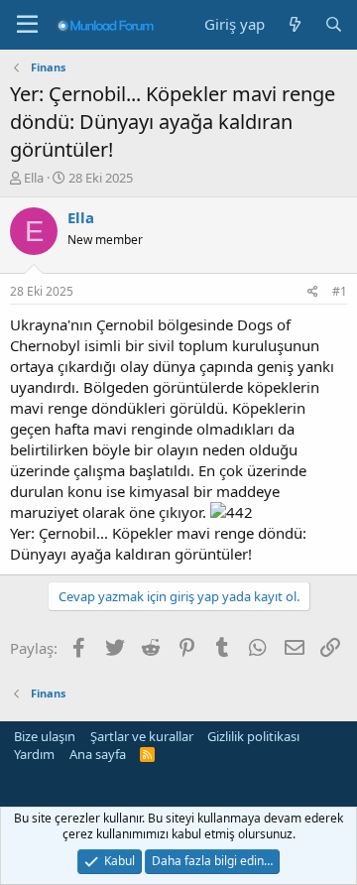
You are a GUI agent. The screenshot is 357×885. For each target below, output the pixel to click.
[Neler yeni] (294, 24)
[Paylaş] (312, 292)
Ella (34, 178)
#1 (339, 291)
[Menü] (27, 25)
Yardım (34, 754)
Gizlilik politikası (253, 736)
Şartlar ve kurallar (141, 736)
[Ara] (333, 24)
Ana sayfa (97, 754)
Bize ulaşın (44, 736)
